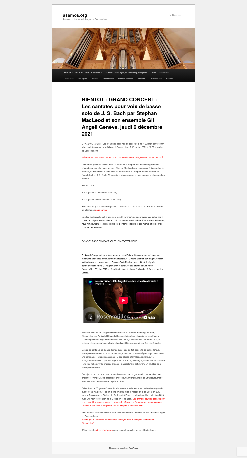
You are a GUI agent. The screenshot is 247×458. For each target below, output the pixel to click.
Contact (169, 78)
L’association (108, 78)
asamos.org (75, 15)
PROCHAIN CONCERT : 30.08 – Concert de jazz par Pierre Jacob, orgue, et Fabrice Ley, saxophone (105, 72)
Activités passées (125, 78)
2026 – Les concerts (160, 72)
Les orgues (82, 78)
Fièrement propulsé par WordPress (123, 448)
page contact (101, 209)
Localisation (68, 78)
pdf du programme (104, 429)
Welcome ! (142, 78)
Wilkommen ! (156, 78)
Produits (95, 78)
